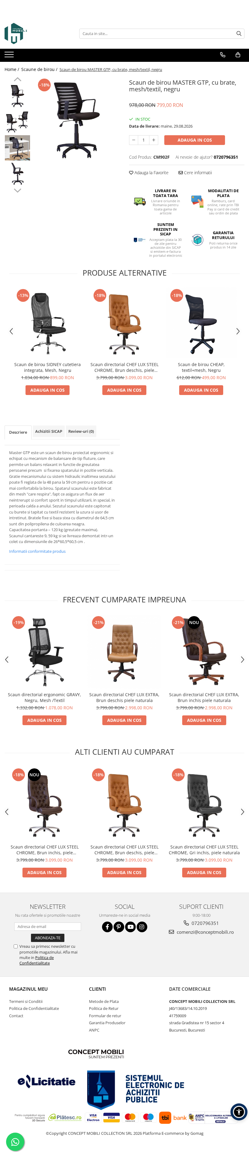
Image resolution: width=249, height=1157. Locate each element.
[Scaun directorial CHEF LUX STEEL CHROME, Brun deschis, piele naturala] (124, 322)
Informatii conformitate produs (37, 551)
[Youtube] (130, 927)
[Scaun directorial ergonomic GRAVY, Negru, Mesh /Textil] (44, 652)
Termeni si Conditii (26, 1001)
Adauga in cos (195, 140)
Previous (17, 80)
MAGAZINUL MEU (28, 989)
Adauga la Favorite (151, 172)
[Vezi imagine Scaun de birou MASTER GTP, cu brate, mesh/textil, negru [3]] (17, 173)
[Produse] (10, 56)
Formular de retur (105, 1015)
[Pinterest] (119, 927)
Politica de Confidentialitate (36, 960)
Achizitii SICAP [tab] (48, 431)
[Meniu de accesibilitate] (238, 1111)
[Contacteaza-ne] (223, 55)
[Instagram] (142, 927)
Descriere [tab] (18, 432)
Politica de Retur (103, 1008)
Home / (12, 69)
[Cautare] (239, 34)
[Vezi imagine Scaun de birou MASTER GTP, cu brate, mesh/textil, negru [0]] (17, 96)
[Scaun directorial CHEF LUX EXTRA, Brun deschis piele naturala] (124, 652)
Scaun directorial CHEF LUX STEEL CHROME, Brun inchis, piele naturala (45, 849)
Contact (16, 1015)
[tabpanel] (76, 120)
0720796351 (204, 923)
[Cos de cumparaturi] (237, 55)
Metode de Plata (104, 1001)
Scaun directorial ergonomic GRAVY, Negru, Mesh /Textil (44, 697)
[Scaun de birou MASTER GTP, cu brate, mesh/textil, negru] (76, 120)
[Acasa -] (35, 33)
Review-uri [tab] (81, 431)
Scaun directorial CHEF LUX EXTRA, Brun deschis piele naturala (124, 697)
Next (17, 190)
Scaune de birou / (40, 69)
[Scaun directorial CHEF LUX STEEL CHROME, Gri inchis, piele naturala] (204, 804)
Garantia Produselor (107, 1022)
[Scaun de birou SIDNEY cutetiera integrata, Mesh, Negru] (47, 322)
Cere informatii (197, 172)
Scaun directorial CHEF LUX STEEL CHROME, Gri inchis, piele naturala (204, 849)
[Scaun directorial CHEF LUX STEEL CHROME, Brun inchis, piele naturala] (44, 804)
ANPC (94, 1030)
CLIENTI (97, 989)
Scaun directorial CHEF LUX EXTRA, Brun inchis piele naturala (204, 697)
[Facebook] (107, 927)
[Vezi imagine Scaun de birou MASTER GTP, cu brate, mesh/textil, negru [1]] (17, 122)
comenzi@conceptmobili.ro (205, 932)
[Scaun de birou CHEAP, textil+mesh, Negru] (201, 322)
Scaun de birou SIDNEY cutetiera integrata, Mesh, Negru (47, 367)
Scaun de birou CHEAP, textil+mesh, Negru (201, 367)
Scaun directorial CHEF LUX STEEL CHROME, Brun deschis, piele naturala (124, 367)
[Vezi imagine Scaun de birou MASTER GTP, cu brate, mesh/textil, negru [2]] (17, 147)
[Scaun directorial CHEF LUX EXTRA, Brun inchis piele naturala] (204, 652)
